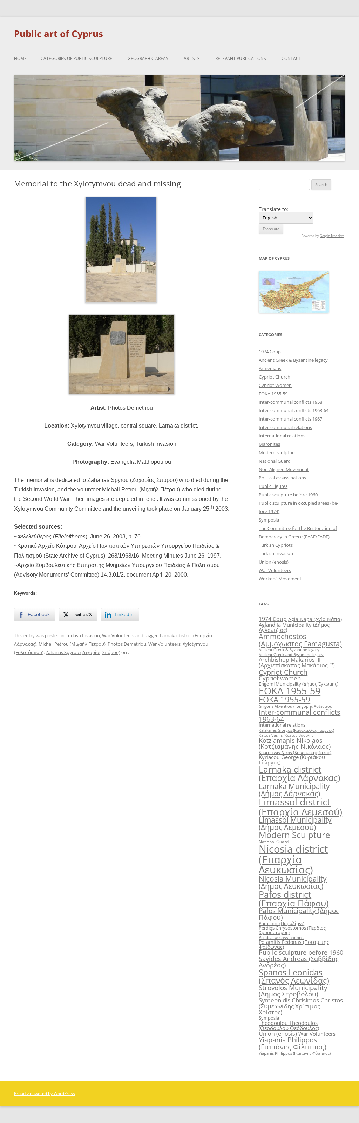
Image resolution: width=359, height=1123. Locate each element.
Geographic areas (148, 58)
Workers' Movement (280, 579)
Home (20, 58)
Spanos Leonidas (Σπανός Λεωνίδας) (294, 976)
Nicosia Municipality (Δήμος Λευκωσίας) (293, 882)
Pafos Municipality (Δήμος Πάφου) (299, 914)
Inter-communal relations (285, 427)
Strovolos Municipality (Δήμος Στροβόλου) (293, 991)
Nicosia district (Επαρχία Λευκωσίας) (293, 859)
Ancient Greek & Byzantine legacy (293, 360)
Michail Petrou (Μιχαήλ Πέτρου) (72, 644)
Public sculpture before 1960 (288, 494)
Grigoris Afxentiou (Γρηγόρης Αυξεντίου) (296, 706)
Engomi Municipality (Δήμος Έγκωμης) (298, 684)
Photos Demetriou (127, 644)
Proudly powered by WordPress (44, 1093)
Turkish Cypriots (276, 545)
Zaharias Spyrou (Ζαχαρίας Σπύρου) (83, 652)
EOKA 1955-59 (273, 393)
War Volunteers (118, 635)
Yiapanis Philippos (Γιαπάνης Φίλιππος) (292, 1043)
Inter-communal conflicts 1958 (290, 402)
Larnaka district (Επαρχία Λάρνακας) (299, 773)
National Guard (275, 461)
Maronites (269, 444)
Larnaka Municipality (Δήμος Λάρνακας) (294, 789)
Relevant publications (240, 58)
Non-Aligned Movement (284, 469)
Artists (192, 58)
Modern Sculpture (294, 834)
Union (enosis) (274, 562)
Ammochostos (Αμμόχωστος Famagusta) (300, 639)
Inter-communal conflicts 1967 (290, 419)
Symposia (269, 520)
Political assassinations (282, 478)
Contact (291, 58)
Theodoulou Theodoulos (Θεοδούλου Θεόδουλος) (289, 1025)
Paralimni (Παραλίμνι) (281, 923)
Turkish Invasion (83, 635)
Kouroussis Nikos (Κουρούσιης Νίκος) (295, 752)
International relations (282, 436)
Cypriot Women (275, 385)
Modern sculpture (277, 452)
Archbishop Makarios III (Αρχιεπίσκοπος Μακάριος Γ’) (297, 662)
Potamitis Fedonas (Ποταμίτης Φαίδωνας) (294, 944)
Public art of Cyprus (58, 33)
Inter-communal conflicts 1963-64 (293, 410)
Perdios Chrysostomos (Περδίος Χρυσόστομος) (292, 930)
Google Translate (332, 235)
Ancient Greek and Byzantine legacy (291, 654)
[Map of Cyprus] (294, 311)
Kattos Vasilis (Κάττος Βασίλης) (286, 735)
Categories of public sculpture (76, 58)
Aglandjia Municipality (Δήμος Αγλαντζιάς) (294, 627)
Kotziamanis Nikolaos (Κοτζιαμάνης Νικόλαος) (295, 743)
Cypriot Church (274, 377)
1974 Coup (270, 351)
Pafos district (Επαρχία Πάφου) (293, 898)
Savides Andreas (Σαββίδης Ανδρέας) (299, 961)
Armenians (270, 368)
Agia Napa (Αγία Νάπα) (315, 619)
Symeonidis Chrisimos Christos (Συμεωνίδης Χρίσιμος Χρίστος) (301, 1006)
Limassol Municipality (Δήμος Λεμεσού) (295, 823)
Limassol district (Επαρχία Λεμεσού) (300, 806)
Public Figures (273, 486)
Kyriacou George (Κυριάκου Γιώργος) (292, 760)
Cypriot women (280, 678)
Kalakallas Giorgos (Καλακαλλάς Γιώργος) (296, 730)
